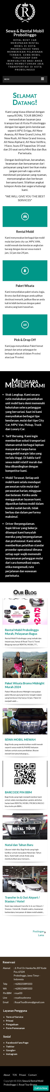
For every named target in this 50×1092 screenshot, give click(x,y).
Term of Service (14, 1016)
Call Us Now (41, 1088)
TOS (14, 1075)
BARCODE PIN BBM (18, 792)
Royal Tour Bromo (28, 1084)
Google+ (11, 1050)
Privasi (9, 1020)
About (7, 1075)
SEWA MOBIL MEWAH (20, 739)
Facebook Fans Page (17, 1042)
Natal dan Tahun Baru (19, 845)
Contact (32, 1075)
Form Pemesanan (15, 1028)
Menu (6, 79)
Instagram (11, 1054)
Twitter (10, 1046)
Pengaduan (12, 1024)
